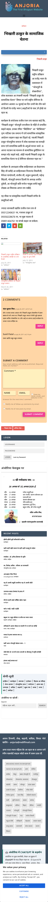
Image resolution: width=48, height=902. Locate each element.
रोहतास (27, 821)
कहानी (5, 620)
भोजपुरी (16, 811)
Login (7, 457)
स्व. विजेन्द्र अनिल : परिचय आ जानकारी (16, 566)
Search (4, 702)
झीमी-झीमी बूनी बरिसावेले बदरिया (14, 540)
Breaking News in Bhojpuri (18, 764)
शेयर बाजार (28, 826)
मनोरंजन (6, 637)
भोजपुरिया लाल (7, 568)
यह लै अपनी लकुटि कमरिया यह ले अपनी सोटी (18, 583)
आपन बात (39, 684)
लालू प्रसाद (9, 826)
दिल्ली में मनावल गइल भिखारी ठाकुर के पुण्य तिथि (32, 256)
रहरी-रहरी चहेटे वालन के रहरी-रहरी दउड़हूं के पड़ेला (19, 548)
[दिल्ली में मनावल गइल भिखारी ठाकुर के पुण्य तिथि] (32, 248)
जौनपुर (22, 785)
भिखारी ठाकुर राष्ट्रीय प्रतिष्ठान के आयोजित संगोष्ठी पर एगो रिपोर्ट (10, 257)
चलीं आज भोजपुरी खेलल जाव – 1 (14, 643)
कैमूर (14, 774)
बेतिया (32, 805)
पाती (7, 800)
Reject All (24, 897)
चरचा (5, 629)
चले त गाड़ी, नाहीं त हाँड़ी (11, 609)
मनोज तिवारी (30, 816)
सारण (37, 826)
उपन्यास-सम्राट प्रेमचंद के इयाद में (14, 591)
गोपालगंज (9, 779)
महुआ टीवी (9, 821)
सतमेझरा (6, 542)
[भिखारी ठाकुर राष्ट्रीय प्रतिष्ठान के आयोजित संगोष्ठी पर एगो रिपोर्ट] (11, 248)
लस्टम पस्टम (37, 821)
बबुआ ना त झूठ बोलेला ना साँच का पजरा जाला (18, 617)
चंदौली (8, 785)
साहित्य (9, 559)
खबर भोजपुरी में (25, 774)
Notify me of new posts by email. (18, 409)
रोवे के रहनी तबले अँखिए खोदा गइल (15, 600)
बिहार (24, 805)
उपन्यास (5, 687)
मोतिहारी (19, 821)
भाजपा (8, 811)
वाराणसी (19, 826)
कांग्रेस (8, 774)
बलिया (17, 805)
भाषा (8, 629)
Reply (40, 326)
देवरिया (20, 790)
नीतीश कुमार (10, 795)
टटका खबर (31, 785)
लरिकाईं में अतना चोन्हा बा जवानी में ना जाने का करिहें (20, 626)
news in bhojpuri (14, 769)
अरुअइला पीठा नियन (10, 574)
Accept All (24, 886)
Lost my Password (19, 457)
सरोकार (24, 26)
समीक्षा (10, 690)
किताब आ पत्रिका (39, 681)
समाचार (6, 655)
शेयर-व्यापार (7, 663)
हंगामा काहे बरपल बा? (11, 661)
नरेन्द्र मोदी (29, 790)
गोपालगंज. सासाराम (22, 779)
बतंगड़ (32, 800)
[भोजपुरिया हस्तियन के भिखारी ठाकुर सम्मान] (11, 274)
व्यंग (4, 690)
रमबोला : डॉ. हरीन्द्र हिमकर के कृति (14, 557)
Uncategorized (8, 577)
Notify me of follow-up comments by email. (22, 404)
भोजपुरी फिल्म (27, 811)
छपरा (15, 785)
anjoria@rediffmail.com (22, 742)
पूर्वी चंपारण (16, 800)
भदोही (39, 805)
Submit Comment (34, 414)
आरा (26, 769)
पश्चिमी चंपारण (31, 795)
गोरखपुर (34, 779)
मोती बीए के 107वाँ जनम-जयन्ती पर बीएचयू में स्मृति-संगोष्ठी (22, 652)
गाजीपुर (35, 774)
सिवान (8, 831)
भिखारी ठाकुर (42, 59)
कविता (5, 559)
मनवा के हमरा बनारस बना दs (13, 635)
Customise (24, 891)
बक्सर (25, 800)
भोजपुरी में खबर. (11, 816)
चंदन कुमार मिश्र (9, 309)
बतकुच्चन (9, 805)
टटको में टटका (10, 790)
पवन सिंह (20, 795)
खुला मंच (27, 687)
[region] (24, 883)
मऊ (21, 816)
